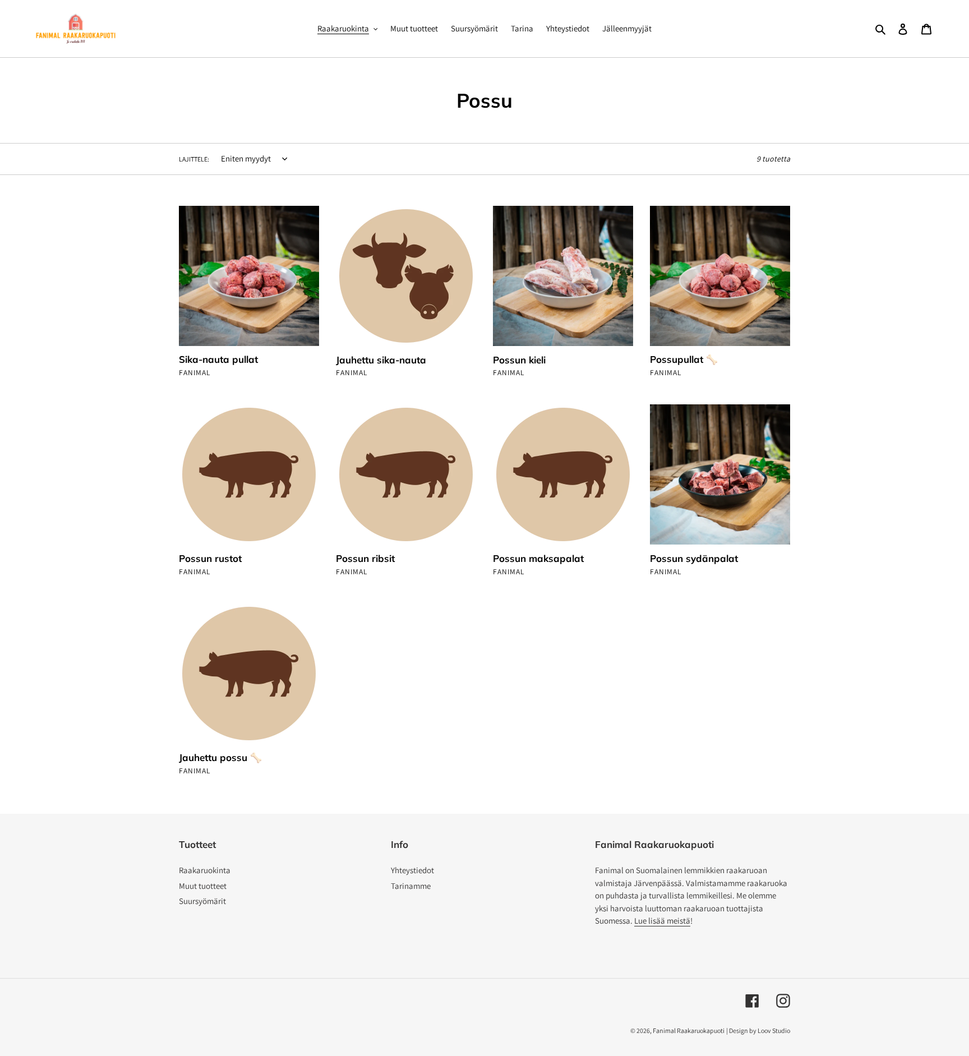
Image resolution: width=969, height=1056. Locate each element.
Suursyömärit (202, 901)
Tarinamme (411, 885)
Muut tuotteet (203, 885)
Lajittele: (194, 159)
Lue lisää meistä (662, 920)
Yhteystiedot (412, 870)
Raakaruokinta (204, 870)
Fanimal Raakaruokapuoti (689, 1030)
